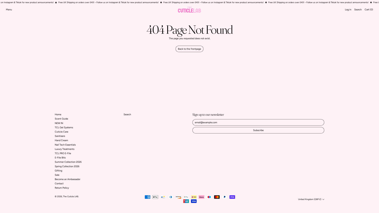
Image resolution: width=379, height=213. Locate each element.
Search (127, 114)
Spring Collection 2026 (67, 166)
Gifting (58, 170)
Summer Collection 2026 (68, 161)
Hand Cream (61, 140)
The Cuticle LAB (70, 196)
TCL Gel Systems (64, 127)
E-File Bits (60, 157)
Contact (59, 183)
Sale (57, 175)
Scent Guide (61, 118)
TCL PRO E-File (63, 153)
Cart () (368, 10)
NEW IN (59, 123)
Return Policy (62, 187)
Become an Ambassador (67, 179)
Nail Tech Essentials (65, 144)
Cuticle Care (61, 131)
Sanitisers (60, 136)
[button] (358, 9)
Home (58, 114)
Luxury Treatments (64, 149)
